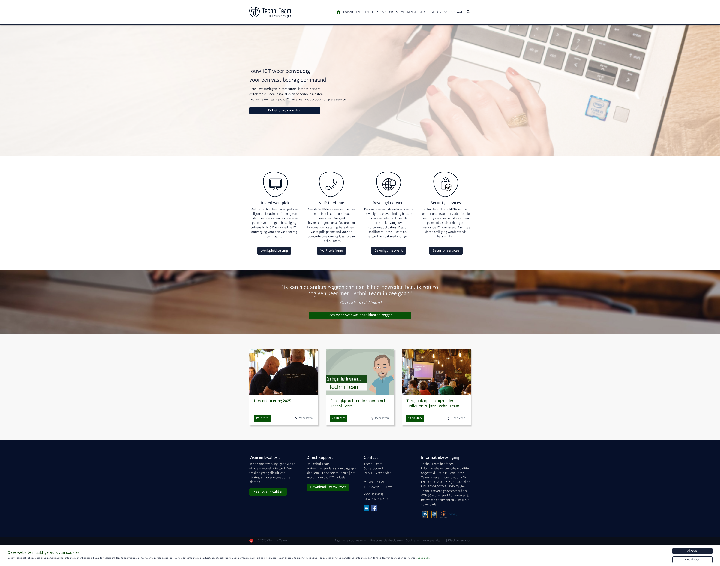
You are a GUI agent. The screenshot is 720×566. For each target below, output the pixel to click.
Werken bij (409, 12)
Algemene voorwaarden (351, 540)
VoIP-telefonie (331, 251)
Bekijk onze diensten (284, 110)
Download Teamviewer (328, 487)
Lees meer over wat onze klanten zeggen (360, 315)
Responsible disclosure (386, 540)
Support (388, 12)
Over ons (436, 12)
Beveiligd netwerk (388, 251)
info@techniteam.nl (381, 486)
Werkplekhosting (274, 251)
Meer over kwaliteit (268, 492)
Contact (455, 12)
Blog (423, 12)
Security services (445, 251)
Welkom (338, 12)
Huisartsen (351, 12)
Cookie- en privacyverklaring (425, 540)
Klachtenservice (459, 540)
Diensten (369, 12)
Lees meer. (424, 558)
